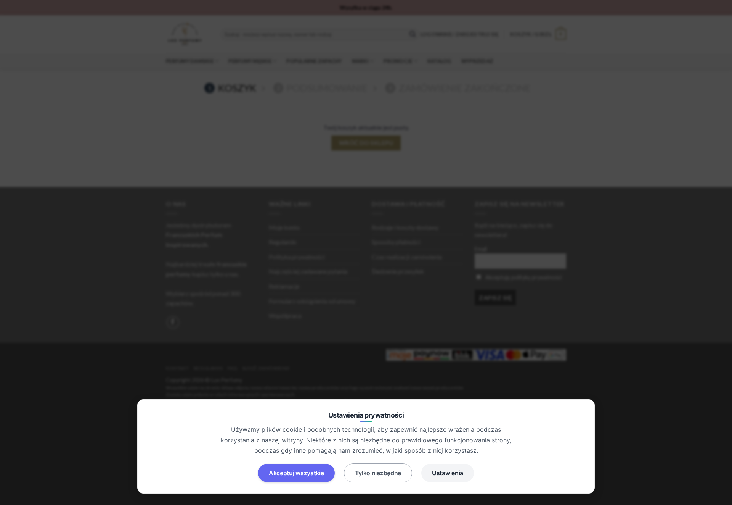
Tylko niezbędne (378, 473)
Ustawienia (447, 473)
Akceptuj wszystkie (296, 473)
